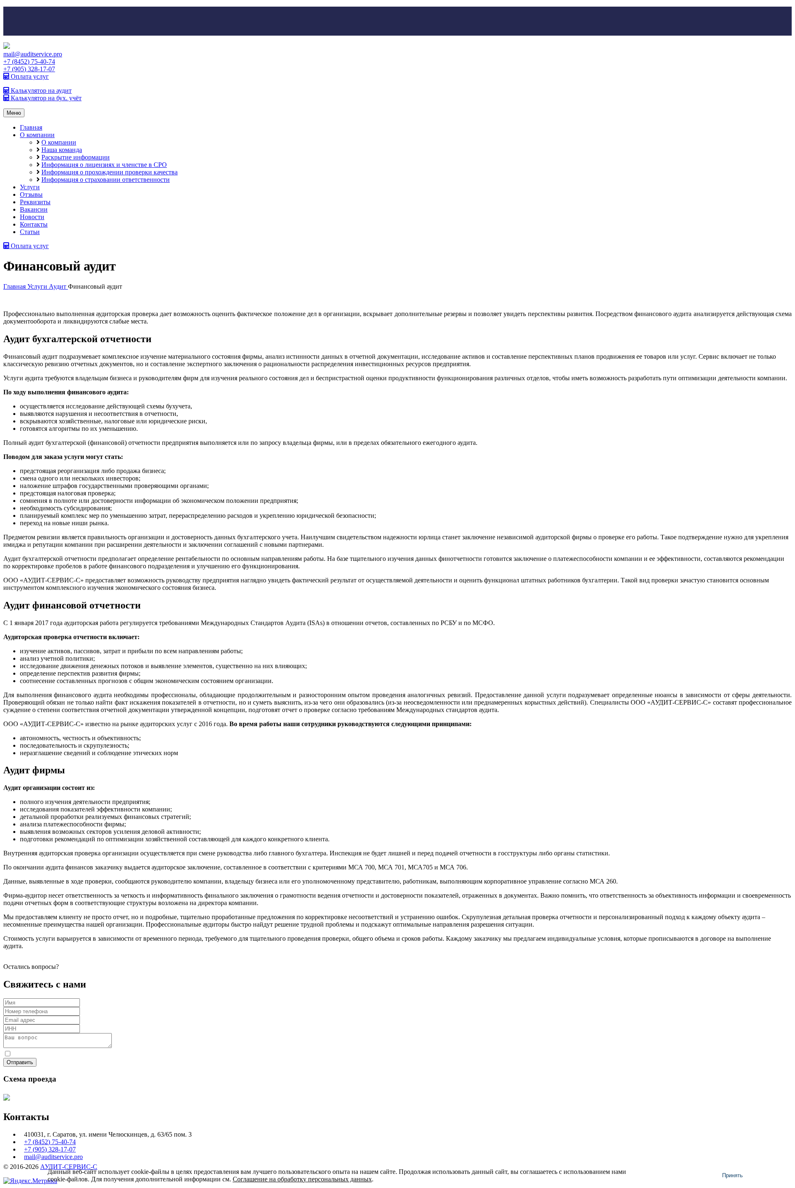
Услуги (30, 187)
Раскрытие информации (75, 157)
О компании (37, 134)
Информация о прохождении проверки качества (109, 172)
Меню (14, 113)
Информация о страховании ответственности (105, 179)
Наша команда (61, 149)
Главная (31, 127)
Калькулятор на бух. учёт (45, 97)
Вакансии (34, 209)
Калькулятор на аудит (40, 90)
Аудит (58, 286)
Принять (732, 1175)
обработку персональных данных (134, 1054)
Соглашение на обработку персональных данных (302, 1179)
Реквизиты (35, 201)
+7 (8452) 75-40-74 (29, 61)
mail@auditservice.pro (32, 54)
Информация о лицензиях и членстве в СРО (104, 164)
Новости (32, 216)
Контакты (34, 224)
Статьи (30, 231)
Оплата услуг (29, 76)
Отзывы (31, 194)
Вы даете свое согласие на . (97, 1054)
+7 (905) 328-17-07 (29, 68)
